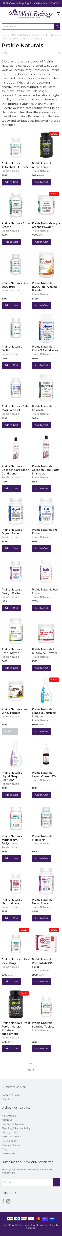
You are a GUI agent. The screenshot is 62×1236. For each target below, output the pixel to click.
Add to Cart (11, 181)
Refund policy (10, 1140)
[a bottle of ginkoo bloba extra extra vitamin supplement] (16, 571)
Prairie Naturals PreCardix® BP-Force (42, 963)
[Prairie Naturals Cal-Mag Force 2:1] (16, 388)
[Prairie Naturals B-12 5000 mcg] (16, 264)
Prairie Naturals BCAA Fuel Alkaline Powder (44, 287)
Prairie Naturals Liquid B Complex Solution (44, 713)
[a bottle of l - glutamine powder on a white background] (46, 630)
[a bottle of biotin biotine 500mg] (16, 328)
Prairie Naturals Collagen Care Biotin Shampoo (45, 470)
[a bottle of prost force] (16, 1016)
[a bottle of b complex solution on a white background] (46, 690)
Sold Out (10, 731)
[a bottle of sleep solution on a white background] (16, 754)
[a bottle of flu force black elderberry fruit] (46, 511)
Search (6, 1099)
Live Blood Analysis (13, 1124)
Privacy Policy (10, 1132)
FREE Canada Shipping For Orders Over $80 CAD (31, 3)
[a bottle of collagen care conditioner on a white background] (16, 447)
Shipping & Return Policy (16, 1128)
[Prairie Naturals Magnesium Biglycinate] (16, 817)
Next (31, 1070)
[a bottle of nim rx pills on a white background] (16, 940)
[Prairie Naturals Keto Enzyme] (16, 630)
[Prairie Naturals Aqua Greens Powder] (46, 204)
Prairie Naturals (10, 170)
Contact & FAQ (10, 1094)
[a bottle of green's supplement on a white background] (16, 204)
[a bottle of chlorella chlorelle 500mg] (46, 388)
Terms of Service (11, 1136)
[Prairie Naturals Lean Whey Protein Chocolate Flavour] (16, 690)
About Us (7, 1119)
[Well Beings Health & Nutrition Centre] (31, 14)
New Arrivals (9, 1115)
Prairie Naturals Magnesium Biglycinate (12, 840)
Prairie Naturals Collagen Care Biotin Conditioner (15, 470)
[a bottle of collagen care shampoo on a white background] (46, 447)
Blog (4, 1149)
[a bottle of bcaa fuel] (46, 264)
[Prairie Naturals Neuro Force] (46, 881)
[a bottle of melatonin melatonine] (46, 817)
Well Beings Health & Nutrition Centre (30, 1225)
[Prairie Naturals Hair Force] (46, 571)
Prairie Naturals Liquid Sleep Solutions (12, 776)
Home (5, 35)
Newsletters (8, 1153)
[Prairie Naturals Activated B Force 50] (16, 145)
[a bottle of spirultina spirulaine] (46, 1004)
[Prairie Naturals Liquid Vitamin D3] (46, 754)
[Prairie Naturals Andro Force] (46, 145)
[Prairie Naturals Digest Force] (16, 511)
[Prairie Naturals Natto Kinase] (16, 881)
